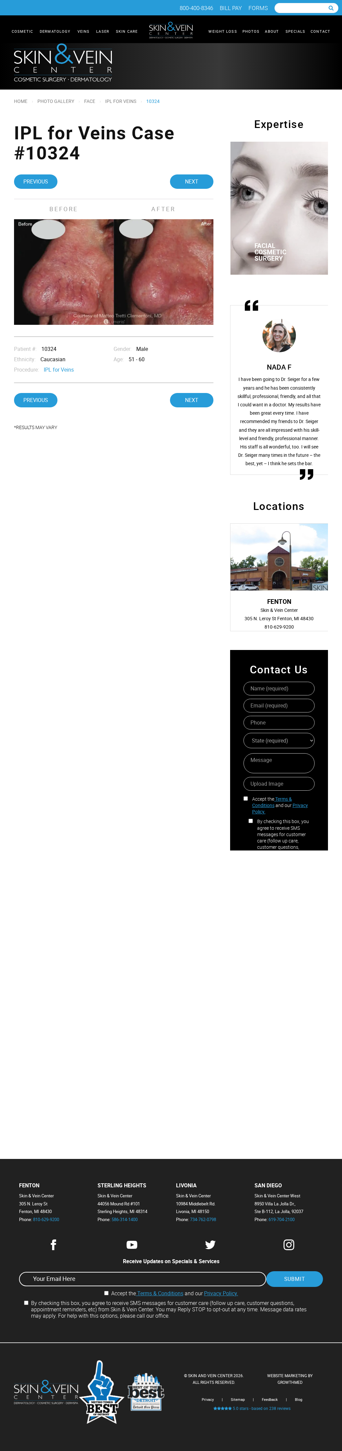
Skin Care (127, 31)
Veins (84, 31)
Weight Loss (222, 31)
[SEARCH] (331, 7)
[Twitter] (210, 1248)
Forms (258, 8)
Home (20, 101)
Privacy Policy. (221, 1293)
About (272, 31)
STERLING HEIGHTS (122, 1185)
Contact (320, 31)
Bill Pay (231, 8)
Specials (295, 31)
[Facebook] (53, 1248)
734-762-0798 (203, 1219)
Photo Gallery (55, 101)
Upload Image (266, 783)
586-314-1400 (125, 1219)
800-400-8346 (196, 8)
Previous (35, 181)
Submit (294, 1279)
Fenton (29, 1185)
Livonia (186, 1185)
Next (191, 181)
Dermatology (56, 31)
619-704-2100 (282, 1219)
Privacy (208, 1399)
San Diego (268, 1185)
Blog (298, 1399)
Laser (103, 31)
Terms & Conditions (272, 802)
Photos (251, 31)
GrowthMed (290, 1382)
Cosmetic (23, 31)
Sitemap (238, 1399)
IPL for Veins (120, 101)
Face (89, 101)
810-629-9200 (46, 1219)
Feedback (270, 1399)
